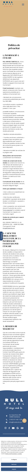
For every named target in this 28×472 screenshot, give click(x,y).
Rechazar (14, 464)
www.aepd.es (7, 210)
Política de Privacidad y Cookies (13, 453)
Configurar (14, 459)
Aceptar (14, 469)
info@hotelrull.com (9, 228)
